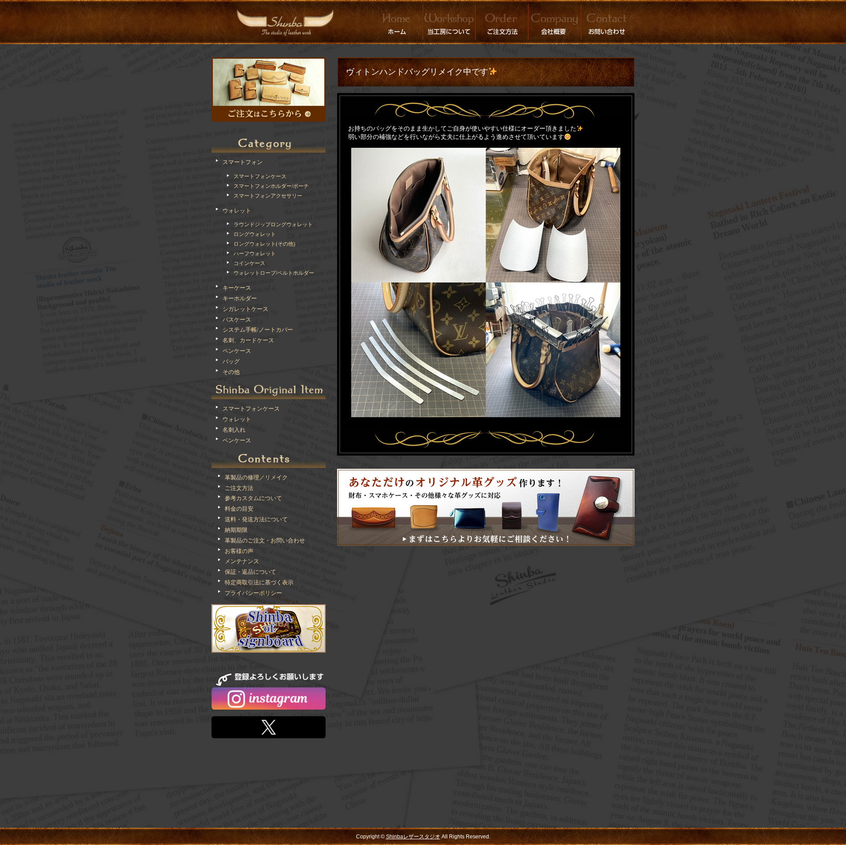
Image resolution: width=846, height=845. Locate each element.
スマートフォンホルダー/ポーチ (271, 186)
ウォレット (237, 210)
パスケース (237, 319)
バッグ (231, 361)
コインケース (249, 263)
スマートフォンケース (260, 176)
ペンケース (237, 351)
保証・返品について (250, 571)
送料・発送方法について (256, 519)
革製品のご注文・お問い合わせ (265, 540)
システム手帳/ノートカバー (258, 329)
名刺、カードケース (248, 340)
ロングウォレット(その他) (264, 244)
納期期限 (236, 530)
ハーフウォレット (255, 254)
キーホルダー (240, 298)
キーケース (237, 287)
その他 (231, 372)
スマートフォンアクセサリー (268, 196)
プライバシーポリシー (253, 593)
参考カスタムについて (253, 498)
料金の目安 (239, 508)
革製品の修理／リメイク (256, 477)
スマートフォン (243, 162)
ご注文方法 (239, 488)
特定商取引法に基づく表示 (259, 582)
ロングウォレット (255, 234)
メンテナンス (242, 561)
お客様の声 (239, 551)
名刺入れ (234, 429)
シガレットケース (245, 309)
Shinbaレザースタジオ (413, 837)
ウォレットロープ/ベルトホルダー (274, 273)
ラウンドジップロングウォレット (273, 224)
